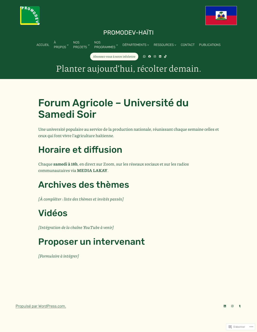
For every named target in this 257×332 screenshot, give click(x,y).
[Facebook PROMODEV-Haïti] (149, 56)
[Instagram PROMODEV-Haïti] (154, 56)
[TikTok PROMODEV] (165, 56)
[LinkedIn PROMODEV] (160, 56)
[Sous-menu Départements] (148, 45)
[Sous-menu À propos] (68, 45)
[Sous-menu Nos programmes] (117, 45)
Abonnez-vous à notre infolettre (114, 56)
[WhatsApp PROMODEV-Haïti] (144, 56)
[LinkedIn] (224, 306)
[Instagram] (232, 306)
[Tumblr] (239, 306)
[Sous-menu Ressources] (175, 45)
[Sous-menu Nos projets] (89, 45)
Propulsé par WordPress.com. (41, 306)
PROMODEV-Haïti (128, 32)
